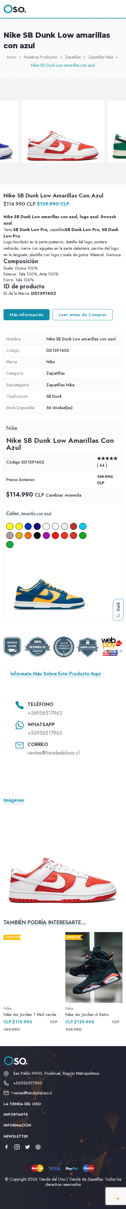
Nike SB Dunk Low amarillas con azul (63, 65)
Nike (50, 362)
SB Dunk (54, 396)
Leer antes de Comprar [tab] (83, 314)
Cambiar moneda (63, 495)
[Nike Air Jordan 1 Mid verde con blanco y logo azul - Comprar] (32, 967)
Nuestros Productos (40, 57)
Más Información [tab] (26, 314)
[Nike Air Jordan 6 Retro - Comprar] (94, 967)
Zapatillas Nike (100, 57)
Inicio (11, 57)
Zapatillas (73, 57)
